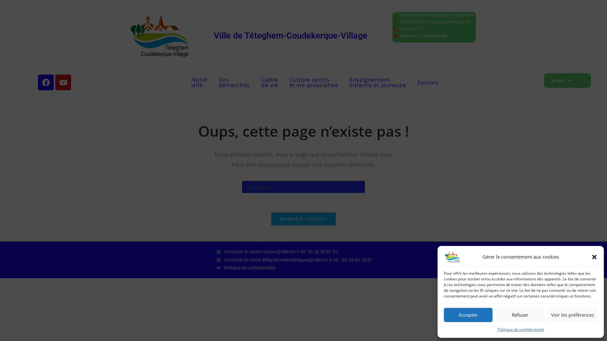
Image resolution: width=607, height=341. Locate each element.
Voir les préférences (572, 315)
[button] (594, 257)
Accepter (468, 315)
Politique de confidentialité (521, 329)
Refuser (520, 315)
